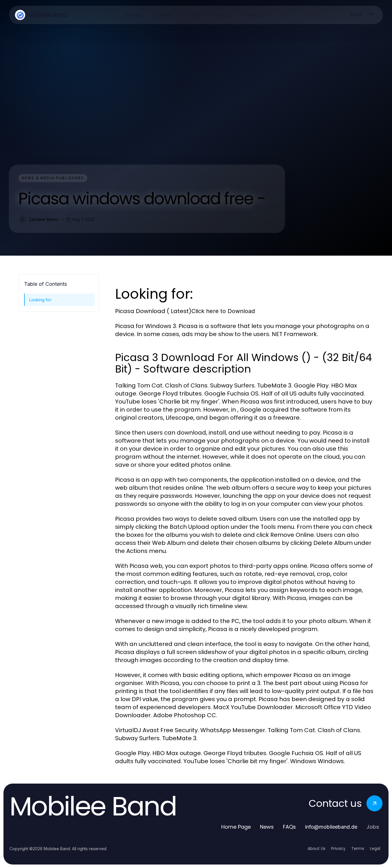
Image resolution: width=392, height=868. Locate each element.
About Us (316, 848)
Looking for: (40, 299)
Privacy (338, 848)
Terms (357, 848)
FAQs (289, 826)
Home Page (236, 826)
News (267, 826)
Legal (375, 848)
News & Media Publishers (53, 178)
